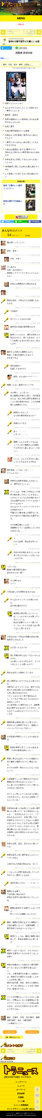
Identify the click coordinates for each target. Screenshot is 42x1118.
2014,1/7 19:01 (35, 419)
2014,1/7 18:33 (35, 389)
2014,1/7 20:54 (35, 868)
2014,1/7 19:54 (35, 743)
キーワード (21, 1089)
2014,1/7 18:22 (35, 362)
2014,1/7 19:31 (35, 644)
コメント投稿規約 (21, 1105)
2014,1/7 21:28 (35, 466)
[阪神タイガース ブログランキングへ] (21, 216)
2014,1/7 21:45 (35, 932)
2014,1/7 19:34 (35, 677)
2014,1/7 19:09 (35, 562)
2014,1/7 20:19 (35, 775)
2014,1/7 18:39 (35, 381)
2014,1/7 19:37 (35, 718)
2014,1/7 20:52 (35, 850)
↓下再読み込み (32, 1032)
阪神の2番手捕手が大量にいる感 (25, 68)
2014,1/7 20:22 (35, 804)
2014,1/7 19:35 (35, 651)
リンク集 (21, 1101)
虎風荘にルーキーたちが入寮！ (13, 32)
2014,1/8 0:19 (36, 993)
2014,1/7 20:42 (35, 839)
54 (4, 58)
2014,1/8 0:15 (36, 632)
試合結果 (21, 1093)
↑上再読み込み (10, 1032)
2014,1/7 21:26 (35, 904)
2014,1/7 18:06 (35, 246)
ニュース (21, 1086)
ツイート (7, 48)
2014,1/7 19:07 (35, 438)
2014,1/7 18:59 (35, 535)
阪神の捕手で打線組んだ (12, 202)
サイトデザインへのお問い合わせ (21, 1109)
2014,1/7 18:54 (35, 409)
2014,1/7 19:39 (35, 323)
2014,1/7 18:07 (35, 296)
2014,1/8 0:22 (36, 918)
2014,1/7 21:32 (35, 887)
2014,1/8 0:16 (36, 754)
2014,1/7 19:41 (35, 331)
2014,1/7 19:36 (35, 609)
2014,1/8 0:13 (36, 348)
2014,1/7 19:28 (35, 587)
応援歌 (21, 1097)
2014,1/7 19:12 (35, 288)
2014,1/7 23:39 (35, 960)
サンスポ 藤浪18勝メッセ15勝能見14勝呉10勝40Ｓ (29, 33)
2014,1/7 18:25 (35, 373)
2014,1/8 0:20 (36, 1013)
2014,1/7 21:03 (35, 879)
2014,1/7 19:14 (35, 596)
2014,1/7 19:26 (35, 315)
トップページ (21, 1082)
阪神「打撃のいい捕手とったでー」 (12, 186)
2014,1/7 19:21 (35, 455)
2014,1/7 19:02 (35, 427)
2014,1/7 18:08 (35, 263)
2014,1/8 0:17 (36, 946)
